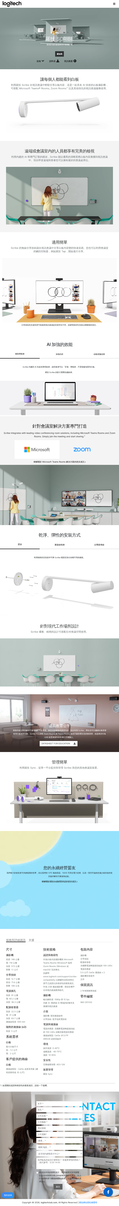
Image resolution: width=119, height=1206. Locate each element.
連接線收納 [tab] (60, 544)
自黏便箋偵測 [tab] (99, 354)
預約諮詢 (8, 1195)
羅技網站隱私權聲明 (88, 1202)
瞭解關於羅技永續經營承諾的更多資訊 (59, 881)
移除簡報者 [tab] (19, 354)
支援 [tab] (31, 940)
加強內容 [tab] (59, 354)
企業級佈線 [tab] (99, 544)
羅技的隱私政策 (58, 1178)
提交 (58, 1186)
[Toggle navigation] (114, 4)
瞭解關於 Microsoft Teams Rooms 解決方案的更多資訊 (59, 462)
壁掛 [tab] (20, 544)
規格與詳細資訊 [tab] (16, 940)
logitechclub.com (49, 1202)
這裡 (45, 1085)
